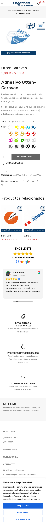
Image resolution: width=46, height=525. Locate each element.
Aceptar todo (23, 506)
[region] (23, 501)
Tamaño (4, 121)
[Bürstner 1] (11, 218)
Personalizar (23, 512)
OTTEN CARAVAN (32, 10)
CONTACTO (9, 464)
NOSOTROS (9, 431)
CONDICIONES (10, 456)
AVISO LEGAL (10, 449)
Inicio (9, 10)
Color (3, 127)
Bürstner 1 (6, 236)
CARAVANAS (18, 10)
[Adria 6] (34, 218)
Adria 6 (27, 236)
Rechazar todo (23, 519)
